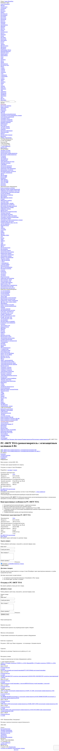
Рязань (2, 66)
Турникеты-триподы (6, 368)
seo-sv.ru (16, 749)
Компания (3, 104)
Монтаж (3, 112)
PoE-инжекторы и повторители (9, 285)
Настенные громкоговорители (9, 154)
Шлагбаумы (4, 735)
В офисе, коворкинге (6, 314)
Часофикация (4, 404)
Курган (2, 41)
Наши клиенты (5, 107)
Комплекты (4, 382)
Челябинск (3, 94)
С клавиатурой (4, 349)
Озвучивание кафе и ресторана (9, 215)
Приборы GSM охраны (7, 410)
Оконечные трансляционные (8, 168)
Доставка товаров (5, 128)
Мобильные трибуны (6, 200)
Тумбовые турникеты (6, 370)
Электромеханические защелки (9, 364)
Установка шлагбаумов (7, 121)
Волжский (3, 19)
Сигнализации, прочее (7, 406)
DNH (2, 231)
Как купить (4, 125)
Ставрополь (4, 75)
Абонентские (4, 160)
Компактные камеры (6, 253)
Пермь (2, 62)
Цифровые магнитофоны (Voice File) (10, 190)
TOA (2, 242)
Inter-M (2, 233)
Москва (3, 5)
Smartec (3, 396)
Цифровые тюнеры (6, 208)
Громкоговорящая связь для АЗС (9, 222)
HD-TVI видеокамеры (6, 267)
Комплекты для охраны (7, 408)
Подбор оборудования (6, 135)
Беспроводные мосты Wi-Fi (8, 288)
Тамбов (3, 79)
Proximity (3, 343)
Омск (2, 56)
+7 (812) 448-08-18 (5, 146)
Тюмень (3, 86)
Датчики (3, 414)
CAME (2, 393)
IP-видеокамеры (5, 265)
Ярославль (3, 100)
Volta (2, 243)
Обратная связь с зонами (7, 203)
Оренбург (3, 59)
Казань (2, 30)
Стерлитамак (4, 76)
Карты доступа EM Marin (7, 353)
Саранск (3, 69)
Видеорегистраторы (6, 268)
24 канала (3, 274)
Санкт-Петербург (8, 1)
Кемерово (3, 34)
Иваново (3, 26)
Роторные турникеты (6, 372)
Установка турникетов (6, 119)
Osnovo (2, 333)
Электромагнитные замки (7, 361)
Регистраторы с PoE (6, 281)
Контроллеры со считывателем (9, 340)
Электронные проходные (7, 371)
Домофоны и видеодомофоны (8, 378)
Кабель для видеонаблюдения (8, 306)
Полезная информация (6, 130)
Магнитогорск (4, 45)
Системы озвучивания (6, 731)
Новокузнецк (4, 54)
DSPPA (2, 232)
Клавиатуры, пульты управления (9, 300)
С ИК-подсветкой (5, 260)
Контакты (3, 136)
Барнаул (3, 9)
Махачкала (3, 47)
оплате (15, 470)
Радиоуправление (5, 388)
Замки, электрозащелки (7, 360)
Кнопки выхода (5, 365)
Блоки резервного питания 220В (9, 420)
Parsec (2, 402)
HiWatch (3, 329)
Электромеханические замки (8, 363)
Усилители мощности (6, 165)
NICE (2, 400)
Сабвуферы (4, 164)
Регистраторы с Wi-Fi (6, 279)
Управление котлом (6, 413)
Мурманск (3, 48)
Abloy (2, 392)
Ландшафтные (4, 158)
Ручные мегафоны (5, 193)
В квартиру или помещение (8, 322)
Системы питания (5, 415)
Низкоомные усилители (7, 170)
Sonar (2, 239)
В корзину (3, 454)
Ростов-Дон (4, 397)
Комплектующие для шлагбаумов (9, 389)
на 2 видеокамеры (5, 290)
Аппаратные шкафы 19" (7, 424)
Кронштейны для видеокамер (8, 297)
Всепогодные (4, 428)
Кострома (3, 37)
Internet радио (4, 210)
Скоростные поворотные (7, 254)
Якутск (2, 98)
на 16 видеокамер (5, 295)
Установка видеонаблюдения (8, 114)
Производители (5, 225)
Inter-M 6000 (4, 175)
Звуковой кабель (5, 435)
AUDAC (3, 228)
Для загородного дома (6, 318)
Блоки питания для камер (7, 304)
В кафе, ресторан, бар (6, 317)
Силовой (3, 436)
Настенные (3, 427)
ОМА (2, 399)
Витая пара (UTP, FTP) (7, 432)
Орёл (2, 58)
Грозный (3, 23)
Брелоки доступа (5, 356)
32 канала (3, 275)
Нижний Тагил (5, 52)
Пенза (2, 61)
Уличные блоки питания (7, 421)
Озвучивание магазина (7, 214)
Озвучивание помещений (7, 116)
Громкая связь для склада (7, 221)
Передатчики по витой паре (8, 299)
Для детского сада (5, 325)
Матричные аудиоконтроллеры (9, 211)
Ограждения (4, 377)
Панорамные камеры (6, 256)
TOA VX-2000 (4, 182)
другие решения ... (5, 224)
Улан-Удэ (3, 87)
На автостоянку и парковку (8, 321)
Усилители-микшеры (6, 167)
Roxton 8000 (4, 176)
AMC (2, 226)
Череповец (3, 95)
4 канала (3, 270)
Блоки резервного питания (8, 188)
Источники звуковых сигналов (9, 206)
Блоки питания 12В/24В (7, 417)
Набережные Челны (6, 50)
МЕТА (2, 174)
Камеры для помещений (7, 257)
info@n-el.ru (4, 147)
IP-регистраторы (5, 276)
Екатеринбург (4, 25)
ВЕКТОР (3, 245)
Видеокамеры (4, 249)
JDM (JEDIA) (4, 179)
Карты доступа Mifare (6, 354)
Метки (2, 358)
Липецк (3, 44)
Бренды (3, 133)
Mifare (2, 346)
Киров (2, 36)
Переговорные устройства (7, 204)
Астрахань (3, 8)
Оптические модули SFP (7, 286)
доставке (10, 470)
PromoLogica (12, 747)
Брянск (2, 12)
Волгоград (3, 18)
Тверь (2, 80)
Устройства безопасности (7, 386)
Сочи (2, 73)
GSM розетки (4, 411)
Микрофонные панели (6, 197)
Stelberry (3, 240)
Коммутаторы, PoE (6, 283)
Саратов (3, 70)
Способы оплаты (5, 126)
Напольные (4, 425)
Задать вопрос (4, 565)
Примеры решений (6, 122)
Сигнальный (4, 438)
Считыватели (4, 342)
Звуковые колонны (5, 163)
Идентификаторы (5, 352)
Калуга (2, 33)
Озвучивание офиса (6, 218)
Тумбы (2, 383)
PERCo (2, 395)
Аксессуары (4, 296)
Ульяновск (3, 88)
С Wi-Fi (3, 261)
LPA (2, 236)
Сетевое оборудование (6, 282)
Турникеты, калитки (6, 367)
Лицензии (3, 108)
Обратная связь (5, 132)
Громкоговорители (5, 151)
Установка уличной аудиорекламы (10, 217)
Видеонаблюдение (5, 247)
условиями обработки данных (16, 563)
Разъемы (3, 307)
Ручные (3, 199)
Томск (2, 83)
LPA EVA (3, 183)
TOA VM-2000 (4, 181)
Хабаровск (3, 91)
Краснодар (3, 38)
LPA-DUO (3, 185)
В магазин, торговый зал (7, 311)
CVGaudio (3, 229)
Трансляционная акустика (7, 161)
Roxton (2, 238)
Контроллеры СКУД (6, 336)
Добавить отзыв (5, 614)
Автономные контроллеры (8, 338)
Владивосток (4, 13)
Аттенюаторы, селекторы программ (10, 192)
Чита (2, 97)
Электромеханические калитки (9, 375)
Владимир (3, 16)
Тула (2, 84)
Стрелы (3, 385)
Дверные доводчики (6, 379)
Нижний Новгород (6, 51)
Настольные (4, 196)
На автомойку (4, 320)
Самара (2, 68)
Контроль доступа (5, 335)
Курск (2, 43)
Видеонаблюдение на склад (8, 310)
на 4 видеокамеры (5, 292)
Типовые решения (5, 213)
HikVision (3, 328)
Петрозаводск (4, 63)
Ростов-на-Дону (5, 65)
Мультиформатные (5, 347)
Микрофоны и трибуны (7, 195)
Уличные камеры (5, 258)
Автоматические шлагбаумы (8, 381)
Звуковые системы (5, 150)
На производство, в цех (7, 313)
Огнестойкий (4, 433)
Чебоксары (3, 93)
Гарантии (3, 129)
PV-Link (3, 331)
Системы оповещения (6, 172)
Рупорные (3, 156)
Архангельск (4, 6)
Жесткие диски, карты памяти (8, 301)
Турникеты (3, 734)
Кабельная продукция (6, 431)
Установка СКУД (5, 118)
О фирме (3, 111)
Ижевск (3, 27)
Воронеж (3, 22)
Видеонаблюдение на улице (8, 315)
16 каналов (3, 272)
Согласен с (13, 563)
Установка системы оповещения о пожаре (12, 220)
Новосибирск (4, 55)
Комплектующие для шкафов (8, 429)
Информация (4, 123)
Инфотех (3, 332)
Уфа (2, 90)
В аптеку (3, 324)
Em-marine (3, 345)
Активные (3, 157)
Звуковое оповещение (6, 730)
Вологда (3, 20)
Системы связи (5, 201)
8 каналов (3, 271)
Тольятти (3, 81)
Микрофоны (4, 303)
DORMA (3, 403)
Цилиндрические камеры (7, 251)
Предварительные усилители (8, 171)
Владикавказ (4, 15)
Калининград (4, 31)
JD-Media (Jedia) (5, 235)
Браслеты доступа (5, 357)
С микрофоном (5, 263)
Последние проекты (6, 105)
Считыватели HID (5, 350)
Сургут (2, 77)
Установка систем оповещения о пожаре (11, 115)
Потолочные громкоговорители (9, 153)
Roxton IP (3, 178)
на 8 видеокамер (5, 293)
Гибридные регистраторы (7, 278)
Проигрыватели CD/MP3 (7, 207)
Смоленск (3, 72)
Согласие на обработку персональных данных (13, 748)
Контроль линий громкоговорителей (10, 189)
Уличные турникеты (6, 374)
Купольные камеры (6, 250)
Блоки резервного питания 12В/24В (10, 418)
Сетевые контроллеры (6, 339)
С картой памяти (5, 264)
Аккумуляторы (4, 422)
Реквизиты (3, 110)
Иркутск (3, 29)
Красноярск (4, 40)
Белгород (3, 11)
